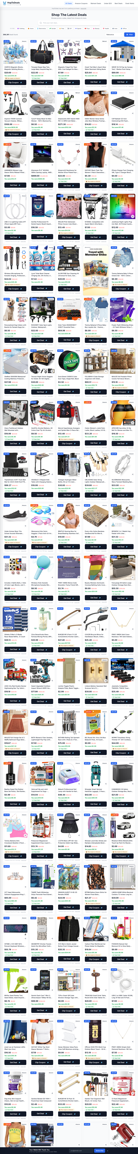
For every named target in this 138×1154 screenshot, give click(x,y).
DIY (71, 28)
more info (83, 8)
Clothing (21, 28)
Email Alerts (129, 3)
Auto (115, 28)
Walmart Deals (96, 3)
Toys (88, 28)
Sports (79, 28)
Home (32, 28)
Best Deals (118, 3)
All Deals (68, 3)
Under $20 (108, 3)
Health (107, 28)
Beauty (97, 28)
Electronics (42, 28)
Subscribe (99, 1151)
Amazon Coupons (81, 3)
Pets (62, 28)
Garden (53, 28)
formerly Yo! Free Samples (13, 4)
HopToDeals (13, 2)
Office (125, 28)
